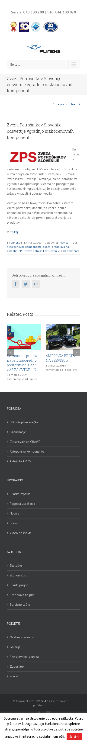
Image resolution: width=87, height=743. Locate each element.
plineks (15, 242)
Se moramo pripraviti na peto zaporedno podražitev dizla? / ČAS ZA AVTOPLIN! (24, 363)
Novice (64, 242)
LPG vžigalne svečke (24, 422)
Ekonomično (18, 575)
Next (74, 104)
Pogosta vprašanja (22, 504)
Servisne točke (20, 604)
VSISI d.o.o (44, 701)
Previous (61, 104)
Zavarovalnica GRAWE (25, 442)
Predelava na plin (22, 595)
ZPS (21, 251)
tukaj (14, 232)
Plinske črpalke (20, 494)
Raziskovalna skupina (24, 657)
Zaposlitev (17, 666)
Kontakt (15, 676)
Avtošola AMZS (20, 461)
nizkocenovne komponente (24, 246)
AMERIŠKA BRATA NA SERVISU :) (60, 358)
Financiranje (18, 432)
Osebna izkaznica (22, 637)
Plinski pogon (19, 585)
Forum (14, 523)
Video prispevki (20, 533)
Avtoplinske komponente (27, 451)
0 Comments (71, 251)
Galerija (15, 647)
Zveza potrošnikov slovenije (42, 251)
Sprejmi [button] (74, 737)
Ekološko (16, 565)
